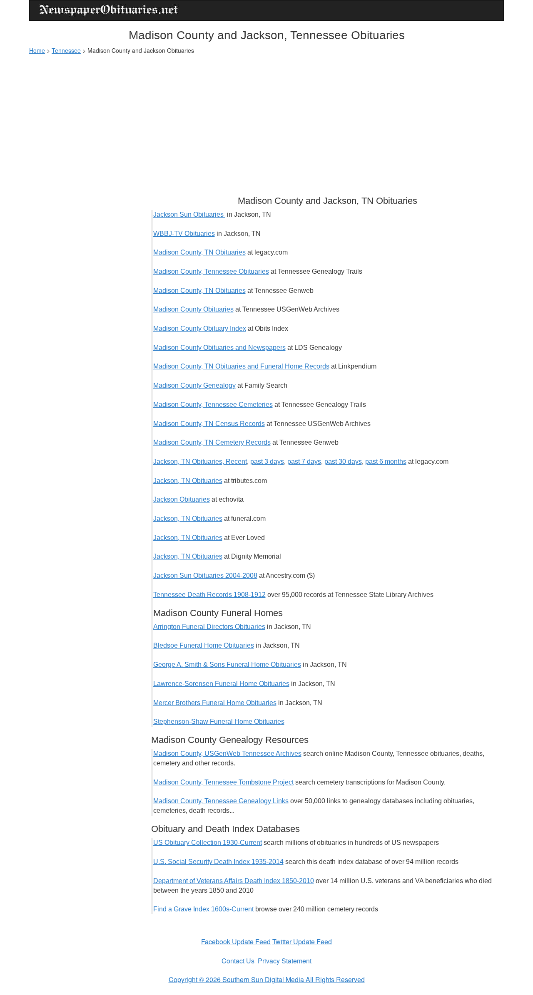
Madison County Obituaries (193, 309)
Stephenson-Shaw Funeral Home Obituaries (218, 721)
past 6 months (385, 461)
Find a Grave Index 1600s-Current (203, 909)
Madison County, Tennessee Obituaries (211, 271)
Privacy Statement (284, 960)
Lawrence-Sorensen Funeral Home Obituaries (221, 683)
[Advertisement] (266, 121)
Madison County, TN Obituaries (199, 252)
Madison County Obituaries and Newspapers (219, 347)
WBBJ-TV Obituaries (184, 233)
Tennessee (66, 50)
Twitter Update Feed (302, 941)
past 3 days (267, 461)
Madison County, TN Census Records (209, 423)
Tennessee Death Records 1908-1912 (209, 594)
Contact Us (238, 960)
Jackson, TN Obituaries (187, 480)
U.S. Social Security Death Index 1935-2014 (218, 861)
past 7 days (304, 461)
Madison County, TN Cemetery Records (212, 442)
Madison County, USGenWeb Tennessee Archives (227, 753)
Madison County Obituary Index (199, 328)
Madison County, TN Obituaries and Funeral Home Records (241, 366)
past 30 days (343, 461)
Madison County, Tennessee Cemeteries (213, 404)
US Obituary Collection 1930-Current (207, 842)
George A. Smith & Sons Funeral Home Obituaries (227, 664)
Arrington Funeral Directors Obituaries (209, 626)
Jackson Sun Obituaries (189, 214)
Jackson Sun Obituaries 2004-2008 (205, 575)
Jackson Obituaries (181, 499)
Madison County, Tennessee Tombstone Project (223, 782)
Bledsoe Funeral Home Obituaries (203, 645)
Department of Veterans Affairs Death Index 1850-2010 (233, 880)
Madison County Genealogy (194, 385)
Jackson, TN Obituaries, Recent (200, 461)
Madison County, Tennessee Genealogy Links (221, 800)
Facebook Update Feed (236, 941)
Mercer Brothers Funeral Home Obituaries (214, 702)
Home (37, 50)
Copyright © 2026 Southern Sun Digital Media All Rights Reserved (267, 979)
